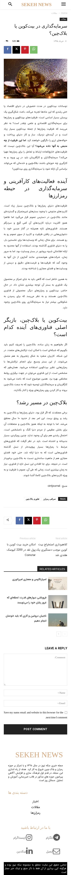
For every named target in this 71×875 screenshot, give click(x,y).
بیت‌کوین (20, 118)
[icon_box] (54, 840)
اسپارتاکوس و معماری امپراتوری (29, 579)
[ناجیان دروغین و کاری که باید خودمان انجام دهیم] (57, 619)
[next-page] (58, 634)
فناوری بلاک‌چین (32, 499)
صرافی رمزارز (49, 499)
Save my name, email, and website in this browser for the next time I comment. (35, 715)
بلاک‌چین (33, 163)
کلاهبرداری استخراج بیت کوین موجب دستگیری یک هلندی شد (51, 549)
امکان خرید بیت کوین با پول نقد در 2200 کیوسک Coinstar (21, 549)
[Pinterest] (25, 50)
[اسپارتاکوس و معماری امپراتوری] (57, 583)
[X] (16, 50)
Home (64, 13)
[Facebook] (7, 50)
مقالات (54, 13)
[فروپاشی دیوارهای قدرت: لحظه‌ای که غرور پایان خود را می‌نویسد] (57, 601)
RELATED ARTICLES (52, 569)
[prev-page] (64, 634)
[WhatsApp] (33, 50)
